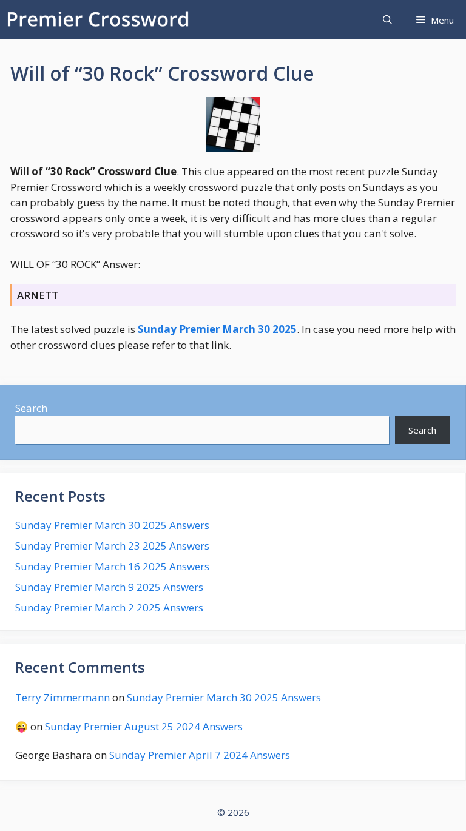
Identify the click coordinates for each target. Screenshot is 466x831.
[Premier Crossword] (100, 19)
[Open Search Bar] (387, 20)
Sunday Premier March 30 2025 (217, 329)
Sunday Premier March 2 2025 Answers (109, 607)
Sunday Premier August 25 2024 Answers (144, 726)
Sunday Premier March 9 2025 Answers (109, 587)
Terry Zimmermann (62, 697)
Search (31, 408)
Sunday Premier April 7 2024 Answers (199, 755)
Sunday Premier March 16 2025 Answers (112, 566)
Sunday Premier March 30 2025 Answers (112, 525)
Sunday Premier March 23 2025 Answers (112, 546)
